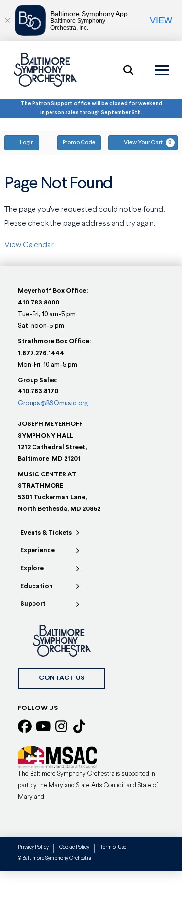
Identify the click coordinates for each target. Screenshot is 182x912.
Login (27, 143)
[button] (128, 70)
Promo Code (79, 143)
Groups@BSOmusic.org (53, 403)
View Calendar (29, 245)
